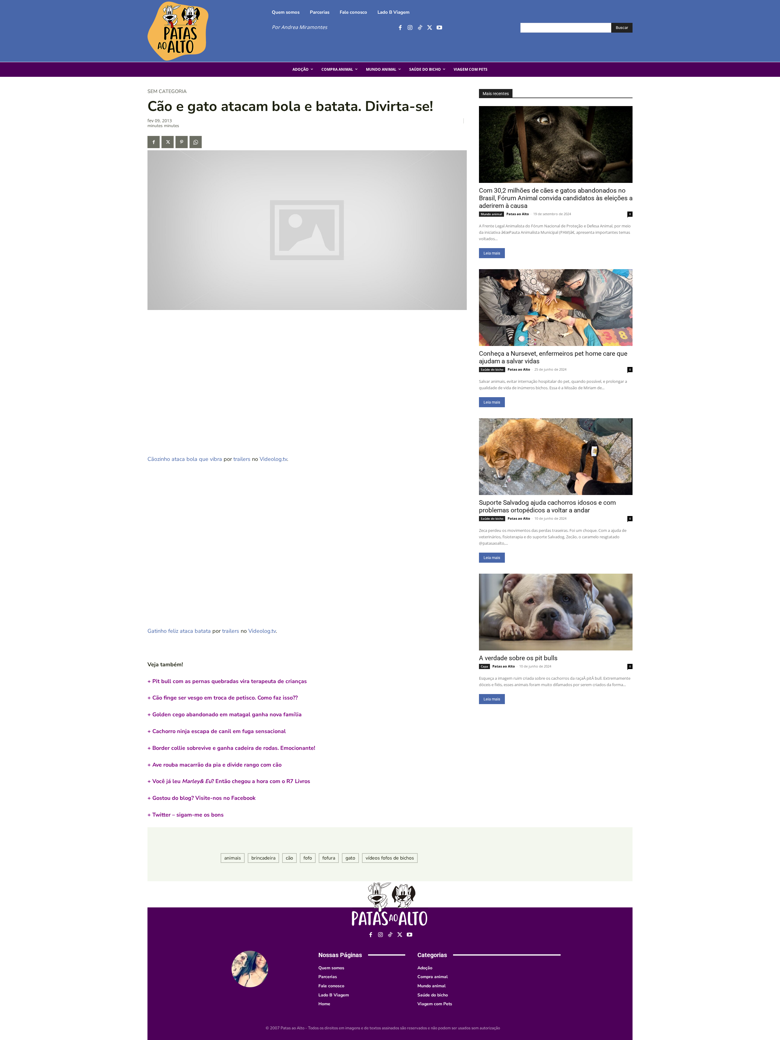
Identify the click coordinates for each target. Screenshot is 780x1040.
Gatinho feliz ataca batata (179, 631)
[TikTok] (420, 28)
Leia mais (492, 253)
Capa (484, 666)
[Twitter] (429, 28)
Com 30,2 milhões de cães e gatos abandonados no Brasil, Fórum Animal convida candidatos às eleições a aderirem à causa (556, 198)
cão (289, 858)
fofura (328, 858)
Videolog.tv (273, 459)
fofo (307, 858)
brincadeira (263, 858)
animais (232, 858)
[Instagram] (410, 28)
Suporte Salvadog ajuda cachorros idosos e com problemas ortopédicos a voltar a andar (547, 506)
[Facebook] (400, 28)
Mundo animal (491, 214)
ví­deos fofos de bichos (390, 858)
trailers (241, 459)
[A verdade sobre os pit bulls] (556, 612)
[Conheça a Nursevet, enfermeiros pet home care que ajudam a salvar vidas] (556, 307)
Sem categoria (167, 91)
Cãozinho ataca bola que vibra (184, 459)
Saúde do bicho (492, 369)
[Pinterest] (182, 142)
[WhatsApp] (196, 142)
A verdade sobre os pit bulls (518, 658)
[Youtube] (439, 28)
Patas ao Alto (517, 214)
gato (350, 858)
